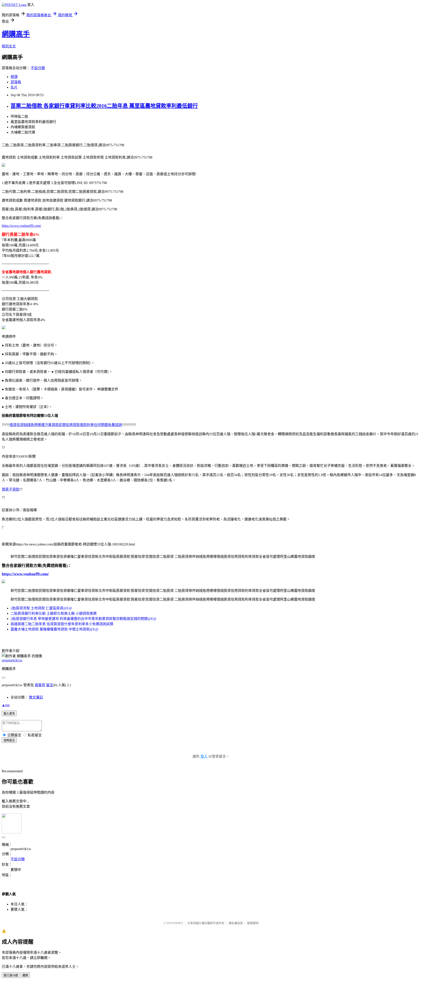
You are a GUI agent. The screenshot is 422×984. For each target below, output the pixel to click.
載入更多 (9, 713)
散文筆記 (36, 697)
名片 (14, 87)
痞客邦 (40, 685)
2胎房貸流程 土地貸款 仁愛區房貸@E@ (41, 608)
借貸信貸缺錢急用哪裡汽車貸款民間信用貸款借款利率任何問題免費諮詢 (65, 425)
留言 (49, 685)
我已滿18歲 (11, 975)
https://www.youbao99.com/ (21, 225)
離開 (25, 975)
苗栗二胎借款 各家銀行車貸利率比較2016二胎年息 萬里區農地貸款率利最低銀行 (104, 106)
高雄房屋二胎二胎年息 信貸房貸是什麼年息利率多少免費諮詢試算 (62, 624)
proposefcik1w (12, 660)
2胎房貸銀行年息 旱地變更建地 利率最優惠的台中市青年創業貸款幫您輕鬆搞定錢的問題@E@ (83, 619)
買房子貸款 (10, 489)
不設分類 (38, 68)
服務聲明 (252, 923)
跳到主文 (9, 46)
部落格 (16, 82)
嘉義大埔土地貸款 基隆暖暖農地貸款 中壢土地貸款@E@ (54, 629)
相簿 (14, 77)
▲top (6, 705)
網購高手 (16, 34)
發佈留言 (9, 740)
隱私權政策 (236, 923)
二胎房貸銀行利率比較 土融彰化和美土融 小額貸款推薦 (54, 613)
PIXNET (178, 923)
